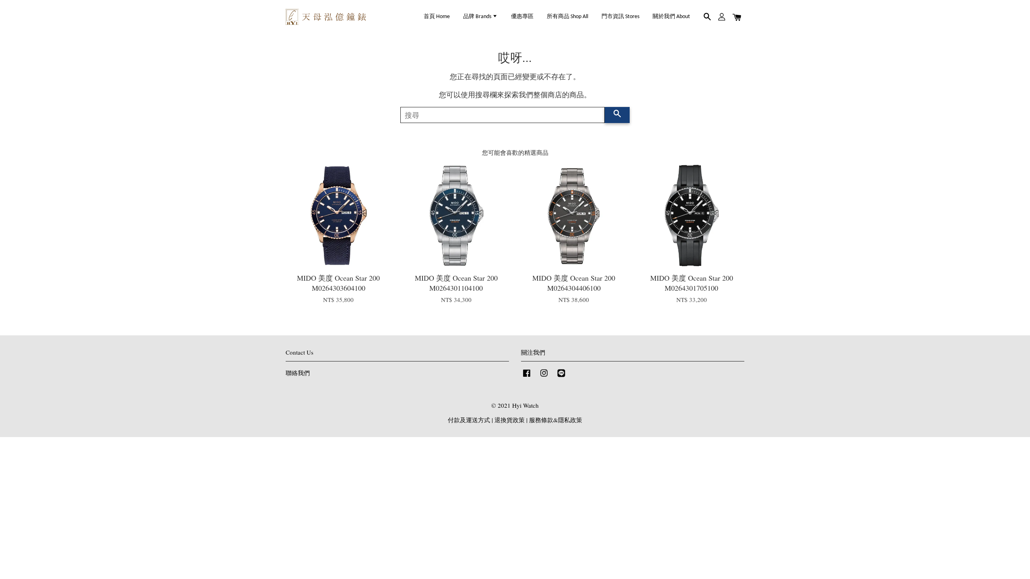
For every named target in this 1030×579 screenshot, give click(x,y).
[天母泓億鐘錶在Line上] (561, 376)
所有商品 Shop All (567, 17)
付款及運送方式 (469, 420)
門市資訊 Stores (620, 17)
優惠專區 (522, 17)
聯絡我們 (298, 373)
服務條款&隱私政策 (555, 420)
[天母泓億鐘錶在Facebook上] (526, 376)
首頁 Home (437, 17)
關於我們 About (671, 17)
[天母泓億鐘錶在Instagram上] (544, 376)
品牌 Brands (477, 17)
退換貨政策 (509, 420)
